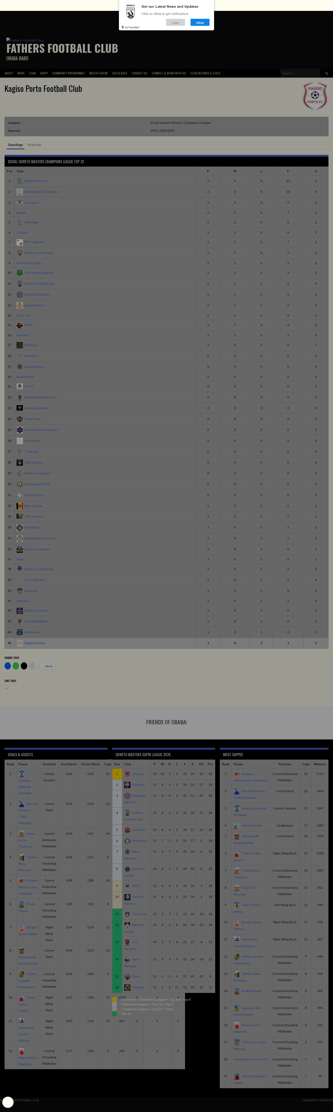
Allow (200, 22)
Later (175, 22)
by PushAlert (132, 27)
